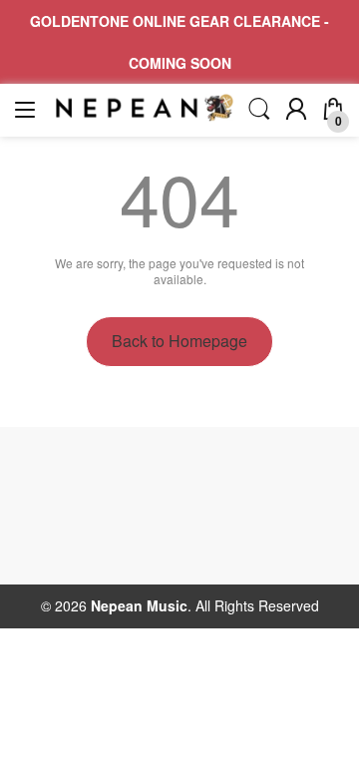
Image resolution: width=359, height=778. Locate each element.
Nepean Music (139, 605)
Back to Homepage (179, 340)
